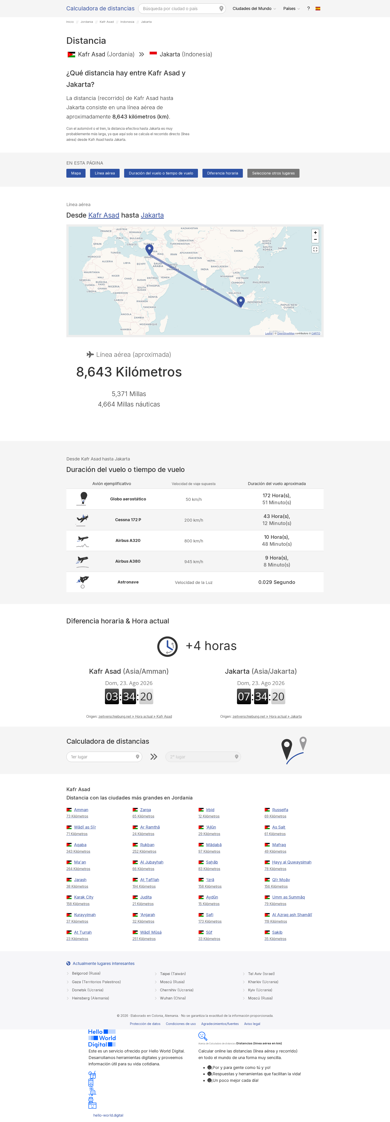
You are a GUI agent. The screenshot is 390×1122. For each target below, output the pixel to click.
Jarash (80, 879)
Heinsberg (90, 998)
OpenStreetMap (286, 333)
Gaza (96, 982)
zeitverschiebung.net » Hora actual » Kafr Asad (135, 716)
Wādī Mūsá (151, 932)
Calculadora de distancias (100, 8)
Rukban (147, 844)
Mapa (76, 173)
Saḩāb (212, 862)
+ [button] (315, 232)
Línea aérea (105, 173)
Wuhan (172, 998)
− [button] (315, 239)
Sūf (209, 932)
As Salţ (278, 827)
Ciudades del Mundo (252, 8)
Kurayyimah (85, 914)
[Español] (318, 8)
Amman (81, 809)
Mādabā (214, 844)
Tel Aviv (261, 973)
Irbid (210, 809)
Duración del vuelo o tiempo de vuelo (161, 173)
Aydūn (212, 897)
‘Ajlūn (211, 827)
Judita (146, 897)
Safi (209, 914)
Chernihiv (176, 990)
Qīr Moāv (281, 879)
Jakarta (152, 215)
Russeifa (280, 809)
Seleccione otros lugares (273, 173)
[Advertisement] (261, 94)
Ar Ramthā (150, 827)
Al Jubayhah (151, 862)
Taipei (172, 973)
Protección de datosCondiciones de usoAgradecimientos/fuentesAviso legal (195, 1024)
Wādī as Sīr (85, 827)
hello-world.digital (108, 1115)
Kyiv (259, 990)
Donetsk (87, 990)
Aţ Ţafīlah (149, 879)
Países (289, 8)
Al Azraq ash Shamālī (292, 914)
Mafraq (279, 844)
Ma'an (80, 862)
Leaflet (269, 333)
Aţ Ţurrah (83, 932)
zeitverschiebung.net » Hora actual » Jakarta (267, 716)
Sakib (277, 932)
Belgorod (86, 973)
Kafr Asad (103, 215)
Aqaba (80, 844)
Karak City (83, 897)
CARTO (315, 333)
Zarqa (145, 809)
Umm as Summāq (288, 897)
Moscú (172, 982)
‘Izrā (210, 879)
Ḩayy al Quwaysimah (291, 862)
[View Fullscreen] (315, 249)
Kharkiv (263, 982)
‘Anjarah (147, 914)
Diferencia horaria (222, 173)
